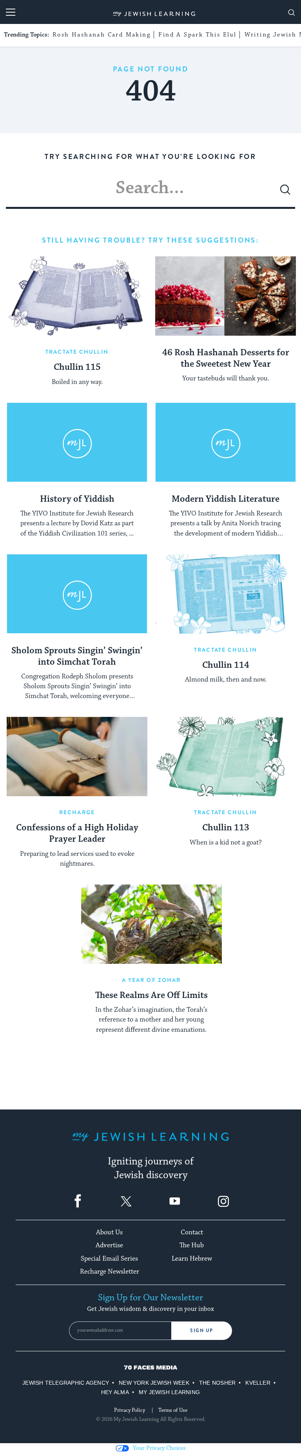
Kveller (257, 1383)
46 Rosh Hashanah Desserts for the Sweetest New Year (225, 358)
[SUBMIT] (285, 192)
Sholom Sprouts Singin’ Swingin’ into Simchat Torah (77, 656)
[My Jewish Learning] (150, 1143)
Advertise (109, 1245)
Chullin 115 (77, 367)
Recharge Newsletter (109, 1271)
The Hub (192, 1245)
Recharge (77, 812)
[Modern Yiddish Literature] (225, 442)
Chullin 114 (225, 665)
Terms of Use (172, 1410)
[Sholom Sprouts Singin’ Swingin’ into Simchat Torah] (77, 594)
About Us (109, 1232)
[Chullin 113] (225, 756)
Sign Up (201, 1330)
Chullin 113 (225, 827)
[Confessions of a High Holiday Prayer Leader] (77, 756)
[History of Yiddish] (77, 442)
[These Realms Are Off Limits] (151, 924)
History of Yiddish (77, 499)
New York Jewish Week (154, 1383)
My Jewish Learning (169, 1392)
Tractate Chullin (77, 352)
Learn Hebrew (192, 1258)
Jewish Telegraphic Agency (65, 1383)
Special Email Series (109, 1258)
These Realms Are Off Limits (151, 995)
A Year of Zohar (151, 980)
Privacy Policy (129, 1410)
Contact (192, 1232)
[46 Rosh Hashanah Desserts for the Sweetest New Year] (225, 296)
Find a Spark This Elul (197, 34)
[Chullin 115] (77, 296)
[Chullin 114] (225, 594)
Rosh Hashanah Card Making (101, 34)
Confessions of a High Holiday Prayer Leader (77, 833)
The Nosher (217, 1383)
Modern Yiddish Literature (225, 499)
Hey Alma (115, 1392)
